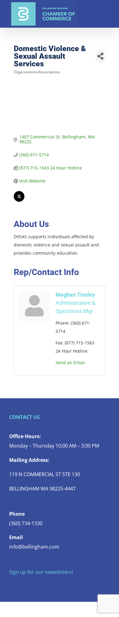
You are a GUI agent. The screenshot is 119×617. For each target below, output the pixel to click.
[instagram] (30, 584)
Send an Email (70, 362)
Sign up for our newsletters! (41, 572)
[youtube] (40, 584)
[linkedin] (50, 584)
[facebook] (11, 584)
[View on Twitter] (19, 200)
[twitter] (21, 584)
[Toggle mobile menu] (107, 9)
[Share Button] (100, 56)
